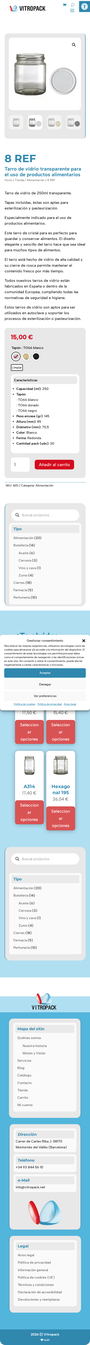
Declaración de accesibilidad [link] (40, 1292)
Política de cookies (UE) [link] (36, 1277)
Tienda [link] (19, 180)
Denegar (45, 684)
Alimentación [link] (36, 180)
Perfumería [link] (21, 597)
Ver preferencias (45, 696)
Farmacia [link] (20, 590)
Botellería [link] (20, 545)
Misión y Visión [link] (34, 1053)
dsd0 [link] (47, 1339)
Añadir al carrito (54, 464)
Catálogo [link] (24, 1075)
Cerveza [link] (25, 560)
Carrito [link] (22, 1098)
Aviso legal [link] (70, 704)
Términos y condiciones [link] (36, 1285)
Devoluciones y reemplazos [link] (39, 1299)
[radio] (16, 356)
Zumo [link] (23, 575)
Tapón (16, 348)
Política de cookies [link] (24, 704)
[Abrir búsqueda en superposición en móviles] (45, 515)
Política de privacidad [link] (49, 704)
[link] (84, 6)
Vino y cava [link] (27, 568)
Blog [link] (20, 1068)
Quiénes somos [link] (29, 1038)
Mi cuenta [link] (24, 1105)
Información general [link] (33, 1270)
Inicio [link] (8, 180)
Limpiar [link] (17, 367)
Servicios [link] (24, 1061)
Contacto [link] (24, 1083)
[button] (84, 641)
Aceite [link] (24, 553)
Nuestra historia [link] (35, 1046)
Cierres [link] (19, 583)
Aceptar (45, 673)
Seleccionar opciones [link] (29, 732)
